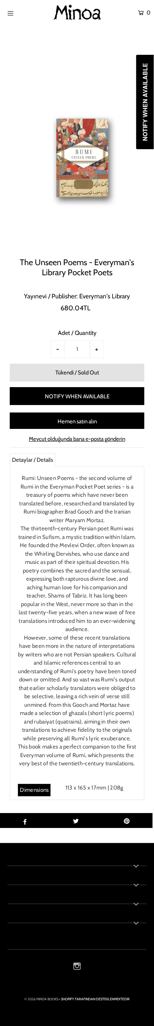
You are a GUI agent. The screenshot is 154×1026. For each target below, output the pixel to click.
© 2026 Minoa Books (41, 999)
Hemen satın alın (77, 421)
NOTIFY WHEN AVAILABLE (77, 396)
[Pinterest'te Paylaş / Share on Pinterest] (127, 820)
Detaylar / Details (32, 459)
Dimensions (34, 790)
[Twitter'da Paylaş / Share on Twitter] (75, 820)
